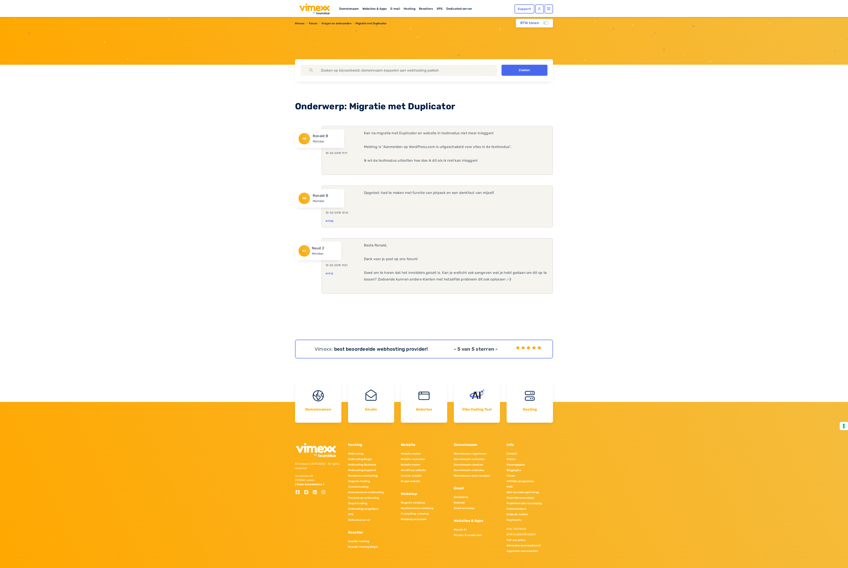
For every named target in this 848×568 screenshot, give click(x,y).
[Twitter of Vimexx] (308, 492)
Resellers (426, 8)
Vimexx (300, 23)
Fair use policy (516, 539)
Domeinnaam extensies (469, 470)
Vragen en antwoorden (336, 23)
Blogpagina (514, 470)
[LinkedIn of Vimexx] (316, 492)
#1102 (329, 221)
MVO (510, 486)
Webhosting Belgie (360, 459)
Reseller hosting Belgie (363, 546)
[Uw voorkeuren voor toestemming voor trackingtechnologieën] (844, 426)
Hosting (409, 8)
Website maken (411, 453)
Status (511, 459)
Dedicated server (459, 8)
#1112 (329, 273)
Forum (313, 23)
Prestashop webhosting (363, 497)
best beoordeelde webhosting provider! (381, 349)
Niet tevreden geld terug (523, 492)
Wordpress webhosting (363, 475)
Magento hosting (359, 481)
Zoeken (524, 70)
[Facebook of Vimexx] (299, 492)
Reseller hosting (358, 541)
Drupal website (410, 481)
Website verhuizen (413, 459)
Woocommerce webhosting (366, 492)
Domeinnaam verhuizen (469, 459)
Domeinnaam (349, 8)
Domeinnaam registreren (470, 453)
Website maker (410, 464)
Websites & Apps (374, 8)
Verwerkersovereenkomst (524, 545)
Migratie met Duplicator (371, 23)
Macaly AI (460, 529)
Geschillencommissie (520, 497)
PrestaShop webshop (415, 513)
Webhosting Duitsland (362, 464)
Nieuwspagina (516, 464)
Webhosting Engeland (362, 470)
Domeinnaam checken (468, 464)
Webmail (459, 502)
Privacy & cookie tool (468, 535)
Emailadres (461, 497)
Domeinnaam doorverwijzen (472, 475)
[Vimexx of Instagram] (325, 492)
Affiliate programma (520, 481)
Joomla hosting (358, 486)
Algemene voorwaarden (522, 551)
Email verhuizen (464, 508)
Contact (512, 453)
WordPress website (413, 470)
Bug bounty (514, 519)
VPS (440, 8)
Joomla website (411, 475)
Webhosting (355, 453)
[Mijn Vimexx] (539, 8)
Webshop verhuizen (413, 519)
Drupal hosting (357, 503)
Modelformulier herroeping (524, 503)
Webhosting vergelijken (363, 508)
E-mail (395, 8)
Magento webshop (413, 502)
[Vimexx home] (313, 8)
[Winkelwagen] (549, 8)
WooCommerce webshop (417, 508)
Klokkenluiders (516, 508)
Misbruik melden (517, 514)
